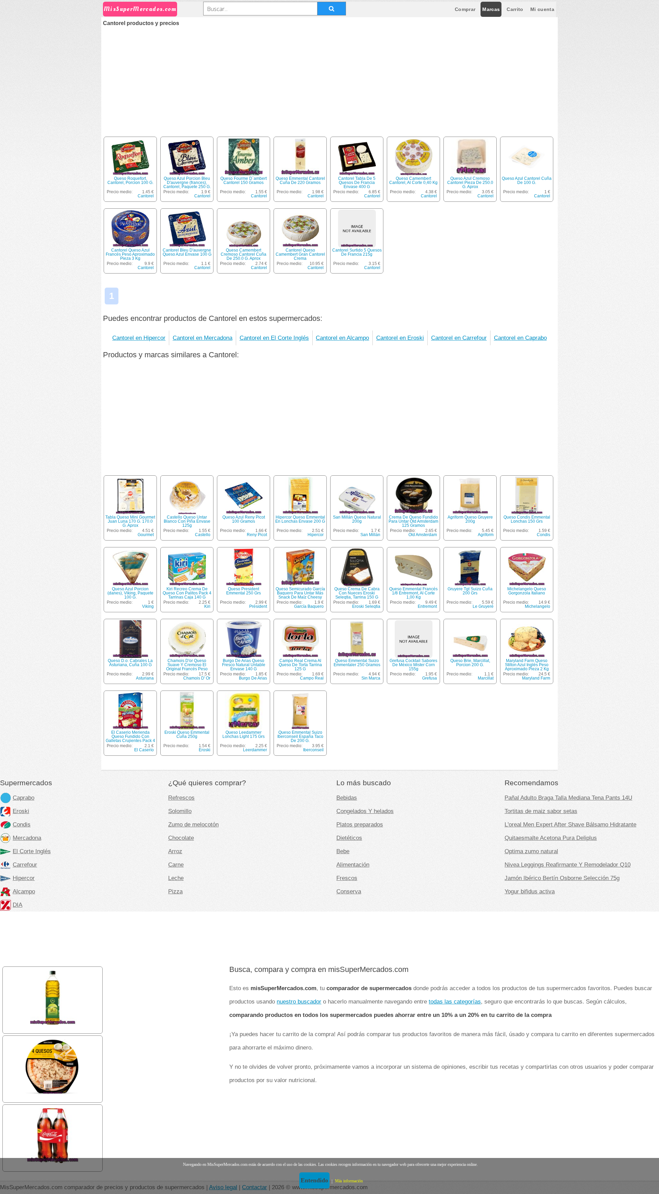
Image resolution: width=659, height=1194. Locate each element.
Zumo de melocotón (193, 824)
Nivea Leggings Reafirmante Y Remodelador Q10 (568, 864)
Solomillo (180, 811)
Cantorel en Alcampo (342, 337)
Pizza (175, 891)
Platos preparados (359, 824)
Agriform (486, 535)
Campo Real (312, 678)
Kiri (207, 606)
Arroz (175, 851)
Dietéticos (349, 837)
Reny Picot (257, 535)
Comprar (465, 9)
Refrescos (181, 797)
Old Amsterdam (422, 535)
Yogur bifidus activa (530, 891)
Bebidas (346, 797)
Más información (349, 1181)
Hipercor (316, 535)
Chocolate (181, 837)
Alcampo (24, 891)
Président (258, 606)
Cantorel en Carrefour (459, 337)
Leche (176, 877)
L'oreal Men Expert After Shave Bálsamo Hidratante (570, 824)
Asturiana (145, 678)
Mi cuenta (542, 9)
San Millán (370, 535)
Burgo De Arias (253, 678)
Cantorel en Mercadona (202, 337)
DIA (17, 904)
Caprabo (23, 797)
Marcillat (486, 678)
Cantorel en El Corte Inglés (274, 337)
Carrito (515, 9)
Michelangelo (537, 606)
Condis (543, 535)
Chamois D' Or (196, 678)
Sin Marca (370, 678)
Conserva (348, 891)
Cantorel (146, 196)
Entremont (427, 606)
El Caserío (144, 750)
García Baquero (309, 606)
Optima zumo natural (531, 851)
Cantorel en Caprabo (520, 337)
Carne (176, 864)
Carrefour (25, 864)
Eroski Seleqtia (366, 606)
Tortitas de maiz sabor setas (541, 811)
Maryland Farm (536, 678)
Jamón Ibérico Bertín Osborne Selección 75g (562, 877)
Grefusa (429, 678)
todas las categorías (455, 1001)
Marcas (491, 9)
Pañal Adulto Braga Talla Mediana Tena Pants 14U (568, 797)
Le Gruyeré (483, 606)
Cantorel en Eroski (400, 337)
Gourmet (146, 535)
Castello (202, 535)
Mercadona (27, 837)
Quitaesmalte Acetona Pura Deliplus (551, 837)
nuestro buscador (299, 1001)
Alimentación (352, 864)
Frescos (346, 877)
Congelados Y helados (365, 811)
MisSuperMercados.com (140, 9)
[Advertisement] (329, 78)
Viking (148, 606)
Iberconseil (313, 750)
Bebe (342, 851)
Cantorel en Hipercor (138, 337)
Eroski (204, 750)
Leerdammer (255, 750)
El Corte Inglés (32, 851)
